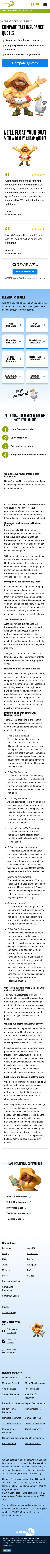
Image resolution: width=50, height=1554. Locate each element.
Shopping (31, 1265)
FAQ (29, 1270)
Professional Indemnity (13, 1403)
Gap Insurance (9, 1389)
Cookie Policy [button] (8, 1545)
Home (4, 11)
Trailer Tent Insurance (35, 1423)
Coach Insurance (33, 1429)
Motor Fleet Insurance (35, 1383)
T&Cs (5, 1301)
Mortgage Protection (11, 1383)
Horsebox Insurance (11, 1418)
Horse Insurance (33, 1409)
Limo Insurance (9, 1378)
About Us (31, 1248)
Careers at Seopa (10, 1296)
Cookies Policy (9, 1312)
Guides (30, 1276)
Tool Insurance (32, 1389)
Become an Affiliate (11, 1281)
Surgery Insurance (10, 1394)
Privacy (5, 1307)
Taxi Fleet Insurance (11, 1423)
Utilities (5, 1259)
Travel (5, 1265)
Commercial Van (33, 1418)
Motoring (6, 1270)
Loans (28, 1378)
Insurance (13, 11)
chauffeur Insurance (34, 1438)
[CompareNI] (8, 4)
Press (5, 1276)
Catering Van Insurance (13, 1438)
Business (31, 1259)
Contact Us (32, 1253)
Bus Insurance (9, 1443)
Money (5, 1253)
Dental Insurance (33, 1443)
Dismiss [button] (7, 1550)
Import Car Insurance (35, 1403)
